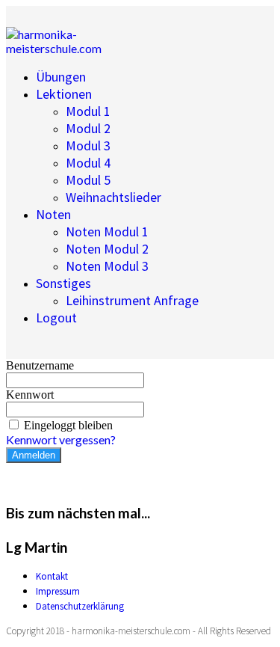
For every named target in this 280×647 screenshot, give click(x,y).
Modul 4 (88, 162)
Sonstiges (63, 283)
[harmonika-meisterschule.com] (80, 48)
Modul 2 (88, 128)
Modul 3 (88, 145)
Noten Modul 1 (107, 231)
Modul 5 (88, 179)
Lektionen (64, 93)
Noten (53, 214)
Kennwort (30, 394)
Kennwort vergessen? (61, 439)
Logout (56, 317)
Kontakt (52, 576)
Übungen (61, 76)
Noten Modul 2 (107, 248)
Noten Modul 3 (107, 266)
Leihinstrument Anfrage (132, 300)
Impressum (58, 591)
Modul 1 (88, 111)
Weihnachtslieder (113, 197)
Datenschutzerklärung (80, 606)
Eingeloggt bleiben (68, 425)
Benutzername (40, 365)
